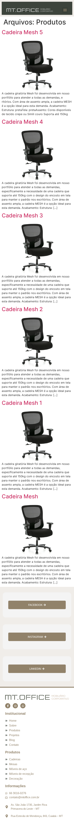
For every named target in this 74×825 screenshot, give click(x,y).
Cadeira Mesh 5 (22, 32)
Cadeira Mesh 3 (22, 215)
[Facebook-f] (7, 705)
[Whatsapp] (22, 705)
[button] (65, 10)
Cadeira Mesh (20, 496)
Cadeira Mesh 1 (22, 402)
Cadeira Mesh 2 (22, 309)
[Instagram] (15, 705)
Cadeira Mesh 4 (22, 121)
